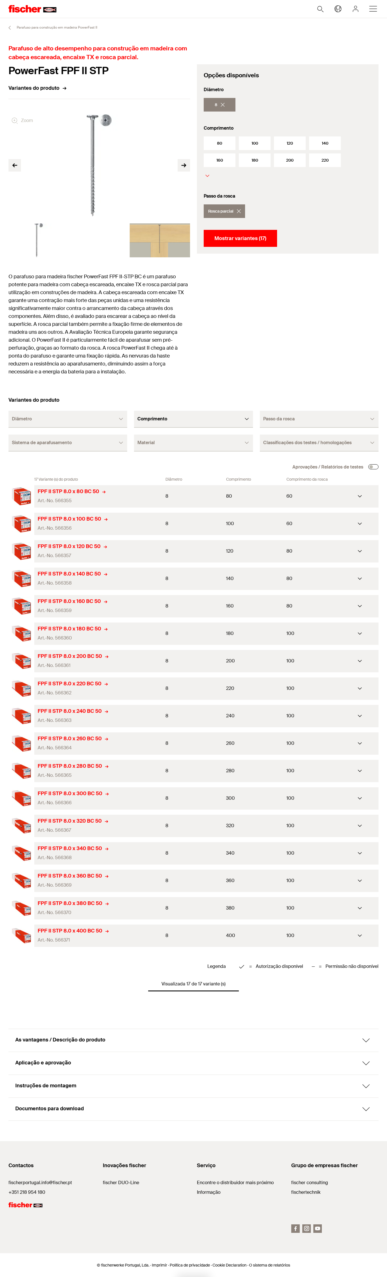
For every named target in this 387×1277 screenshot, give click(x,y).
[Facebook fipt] (295, 1228)
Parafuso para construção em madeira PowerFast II (56, 27)
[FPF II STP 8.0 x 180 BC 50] (21, 633)
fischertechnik (305, 1192)
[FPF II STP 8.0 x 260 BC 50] (21, 743)
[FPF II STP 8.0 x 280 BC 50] (21, 771)
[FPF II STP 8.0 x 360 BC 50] (21, 880)
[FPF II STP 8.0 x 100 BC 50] (21, 523)
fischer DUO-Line (121, 1183)
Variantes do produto (33, 88)
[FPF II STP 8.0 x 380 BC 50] (21, 908)
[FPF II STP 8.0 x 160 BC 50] (21, 606)
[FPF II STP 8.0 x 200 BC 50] (21, 661)
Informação (208, 1192)
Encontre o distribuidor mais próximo (235, 1183)
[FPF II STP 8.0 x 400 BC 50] (21, 935)
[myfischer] (355, 9)
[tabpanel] (38, 240)
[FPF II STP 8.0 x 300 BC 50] (21, 798)
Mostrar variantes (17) (240, 238)
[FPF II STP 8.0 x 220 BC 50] (21, 688)
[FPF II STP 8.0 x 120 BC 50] (21, 551)
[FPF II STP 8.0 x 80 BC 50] (21, 496)
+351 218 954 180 (26, 1192)
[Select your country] (338, 9)
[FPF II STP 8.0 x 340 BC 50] (21, 853)
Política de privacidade (190, 1265)
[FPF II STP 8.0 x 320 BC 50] (21, 825)
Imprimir (159, 1265)
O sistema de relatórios (269, 1265)
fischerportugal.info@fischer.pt (40, 1183)
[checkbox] (373, 466)
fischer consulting (309, 1183)
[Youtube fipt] (317, 1228)
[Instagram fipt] (306, 1228)
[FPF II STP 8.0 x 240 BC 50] (21, 716)
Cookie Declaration (229, 1265)
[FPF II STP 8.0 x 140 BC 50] (21, 578)
